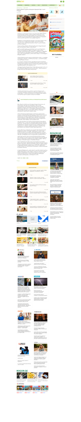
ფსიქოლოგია (19, 7)
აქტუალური (25, 7)
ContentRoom (44, 225)
